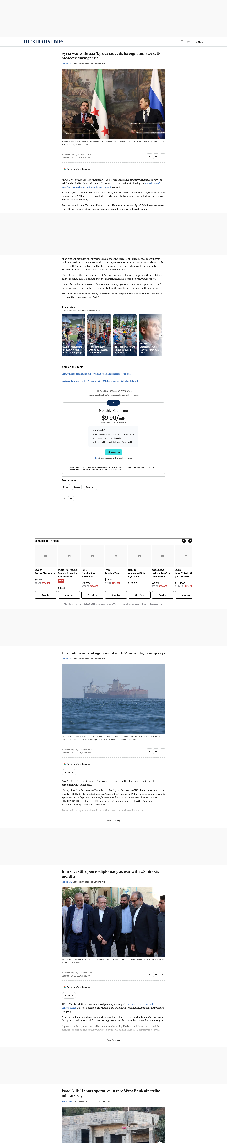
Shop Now (46, 595)
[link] (43, 41)
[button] (185, 41)
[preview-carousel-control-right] (161, 335)
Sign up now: (67, 63)
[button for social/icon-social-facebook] (156, 156)
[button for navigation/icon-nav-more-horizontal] (162, 156)
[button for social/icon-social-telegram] (149, 156)
